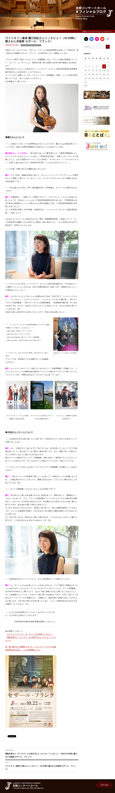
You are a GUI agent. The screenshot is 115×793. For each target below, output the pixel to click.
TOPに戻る (104, 785)
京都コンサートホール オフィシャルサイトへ (97, 31)
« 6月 (85, 86)
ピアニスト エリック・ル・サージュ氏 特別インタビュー (30, 634)
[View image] (65, 334)
